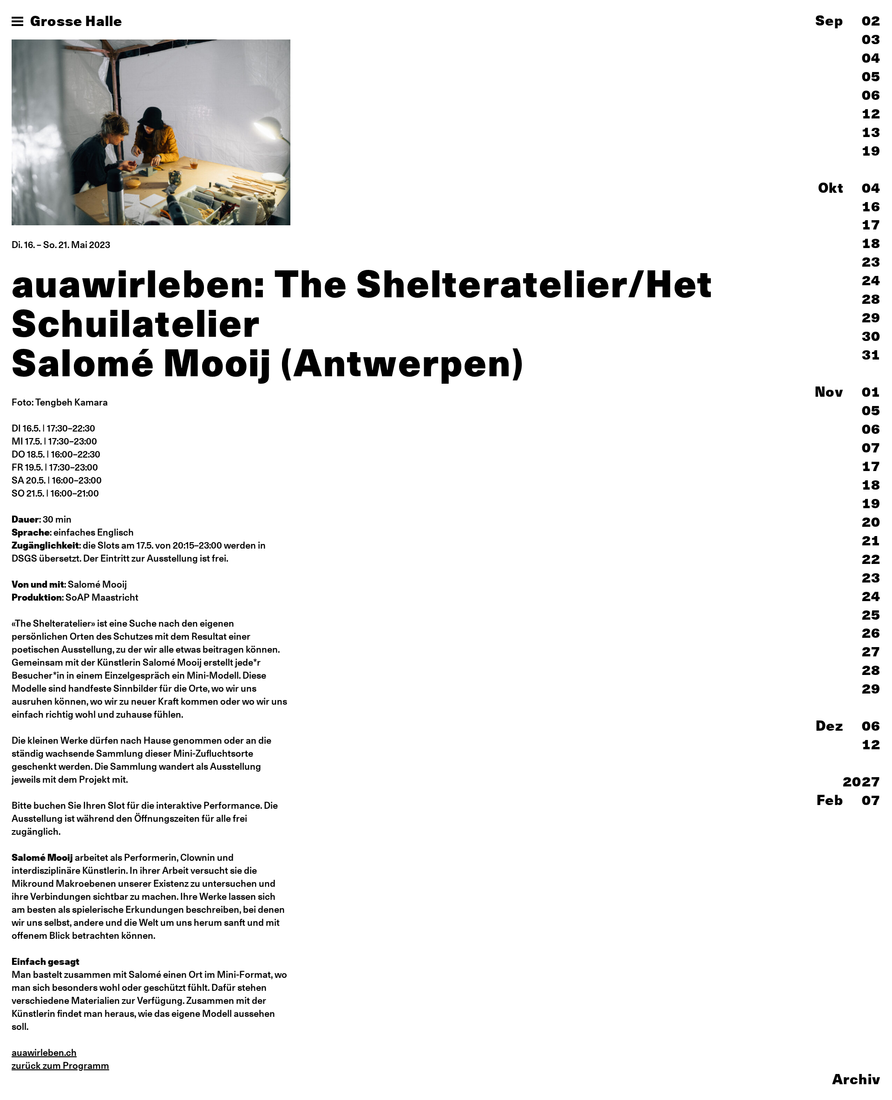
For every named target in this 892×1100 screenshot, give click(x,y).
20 (871, 522)
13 (871, 132)
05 (871, 76)
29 (871, 317)
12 (871, 114)
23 (871, 262)
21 (871, 540)
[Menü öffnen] (17, 21)
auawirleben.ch (44, 1052)
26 (871, 633)
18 (871, 243)
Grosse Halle (76, 21)
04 (871, 58)
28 (871, 299)
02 (871, 21)
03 (871, 39)
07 (871, 448)
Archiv (856, 1079)
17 (871, 225)
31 (871, 355)
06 (871, 95)
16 (871, 206)
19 (871, 151)
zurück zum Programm (60, 1065)
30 (871, 336)
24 (871, 280)
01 (871, 392)
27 (871, 651)
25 (871, 615)
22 (871, 559)
